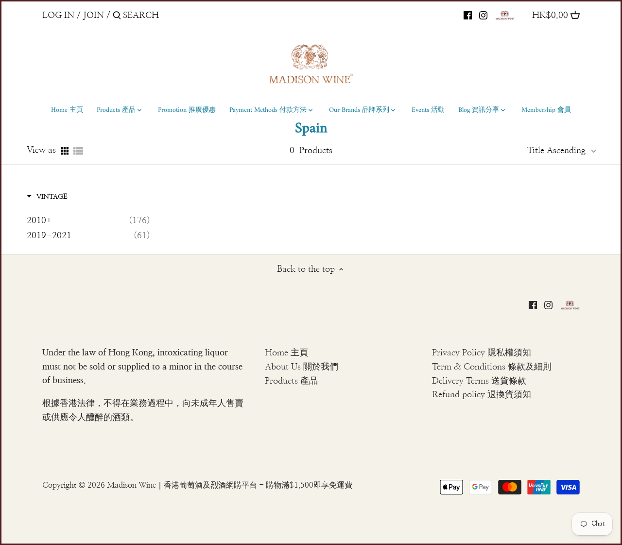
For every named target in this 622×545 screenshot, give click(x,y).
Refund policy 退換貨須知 (481, 394)
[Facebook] (468, 15)
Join (93, 15)
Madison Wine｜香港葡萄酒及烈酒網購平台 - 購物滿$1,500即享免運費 (229, 485)
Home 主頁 (286, 353)
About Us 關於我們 (301, 367)
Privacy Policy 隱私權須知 (481, 353)
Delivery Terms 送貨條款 (479, 381)
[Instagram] (483, 15)
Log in (58, 15)
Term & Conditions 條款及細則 (492, 367)
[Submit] (117, 17)
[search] (164, 15)
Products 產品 (291, 381)
